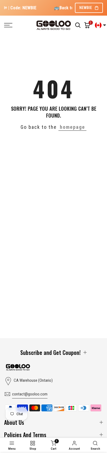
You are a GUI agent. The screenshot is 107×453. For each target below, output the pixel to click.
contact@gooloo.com (29, 394)
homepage (72, 127)
